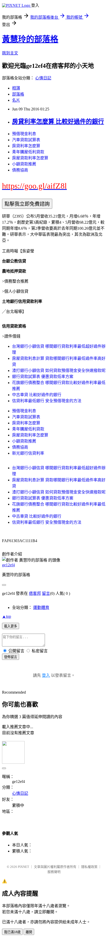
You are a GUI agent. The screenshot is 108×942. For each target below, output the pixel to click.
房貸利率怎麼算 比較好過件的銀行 (58, 121)
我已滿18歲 (12, 932)
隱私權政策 (89, 867)
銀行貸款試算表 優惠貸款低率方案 (42, 376)
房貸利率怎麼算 (26, 146)
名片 (16, 100)
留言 (46, 593)
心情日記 (43, 78)
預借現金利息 (24, 134)
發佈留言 (10, 657)
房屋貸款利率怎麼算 (30, 158)
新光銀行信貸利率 (28, 453)
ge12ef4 (8, 565)
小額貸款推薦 (24, 164)
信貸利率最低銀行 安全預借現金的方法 (46, 401)
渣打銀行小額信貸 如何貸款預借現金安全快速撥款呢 (58, 370)
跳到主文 (10, 53)
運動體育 (41, 607)
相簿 (16, 88)
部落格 (18, 94)
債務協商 (20, 170)
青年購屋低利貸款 (28, 152)
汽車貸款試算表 (26, 140)
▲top (6, 616)
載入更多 (10, 626)
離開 (29, 932)
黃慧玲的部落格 (30, 39)
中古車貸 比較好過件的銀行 (36, 395)
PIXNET (23, 867)
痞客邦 (35, 593)
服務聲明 (54, 872)
